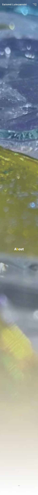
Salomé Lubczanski (14, 4)
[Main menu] (35, 4)
